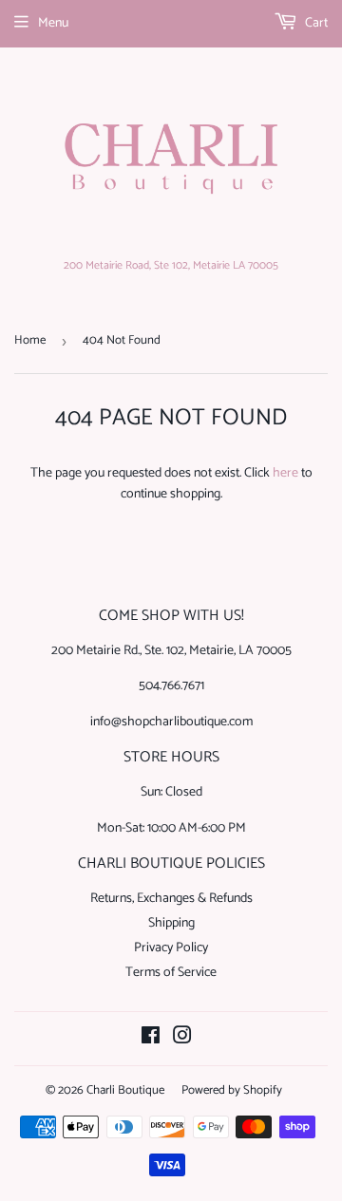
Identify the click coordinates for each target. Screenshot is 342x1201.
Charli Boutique (125, 1090)
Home (30, 340)
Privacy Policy (171, 948)
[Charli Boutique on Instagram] (182, 1039)
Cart (315, 23)
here (285, 473)
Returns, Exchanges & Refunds (171, 899)
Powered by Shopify (231, 1090)
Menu (53, 23)
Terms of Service (171, 973)
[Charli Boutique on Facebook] (151, 1039)
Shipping (171, 923)
